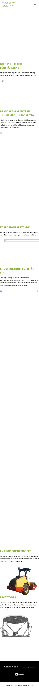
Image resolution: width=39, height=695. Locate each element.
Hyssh (31, 685)
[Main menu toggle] (34, 4)
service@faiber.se (29, 667)
